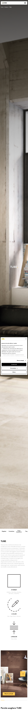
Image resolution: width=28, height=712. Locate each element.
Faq (26, 531)
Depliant (4, 531)
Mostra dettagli (20, 360)
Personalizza (13, 368)
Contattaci (11, 531)
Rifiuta (14, 372)
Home (2, 7)
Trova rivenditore (19, 531)
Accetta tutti (14, 364)
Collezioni (6, 7)
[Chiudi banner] (26, 338)
